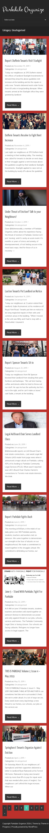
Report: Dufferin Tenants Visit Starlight (23, 60)
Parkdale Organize (23, 9)
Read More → (13, 105)
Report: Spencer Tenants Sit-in (19, 362)
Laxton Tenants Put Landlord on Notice (23, 291)
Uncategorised (21, 69)
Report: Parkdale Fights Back (18, 517)
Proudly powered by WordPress (24, 827)
